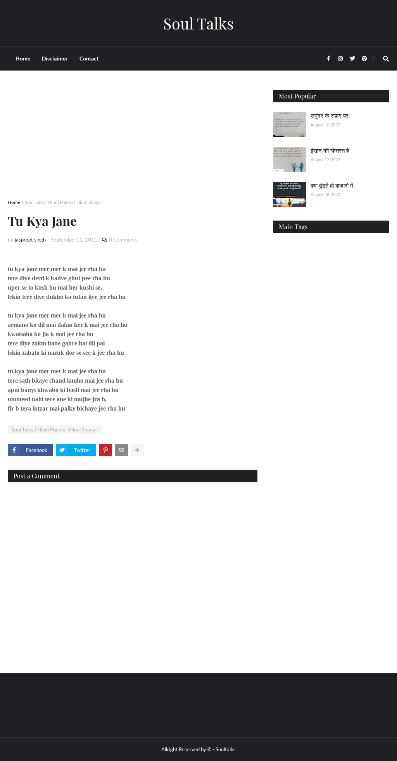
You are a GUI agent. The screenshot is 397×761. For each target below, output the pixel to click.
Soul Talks (198, 23)
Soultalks (226, 749)
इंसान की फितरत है (330, 150)
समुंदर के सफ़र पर (330, 115)
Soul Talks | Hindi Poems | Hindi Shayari (64, 202)
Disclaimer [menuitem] (55, 58)
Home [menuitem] (23, 58)
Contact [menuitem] (88, 58)
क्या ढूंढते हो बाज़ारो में (332, 185)
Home (14, 202)
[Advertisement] (132, 144)
